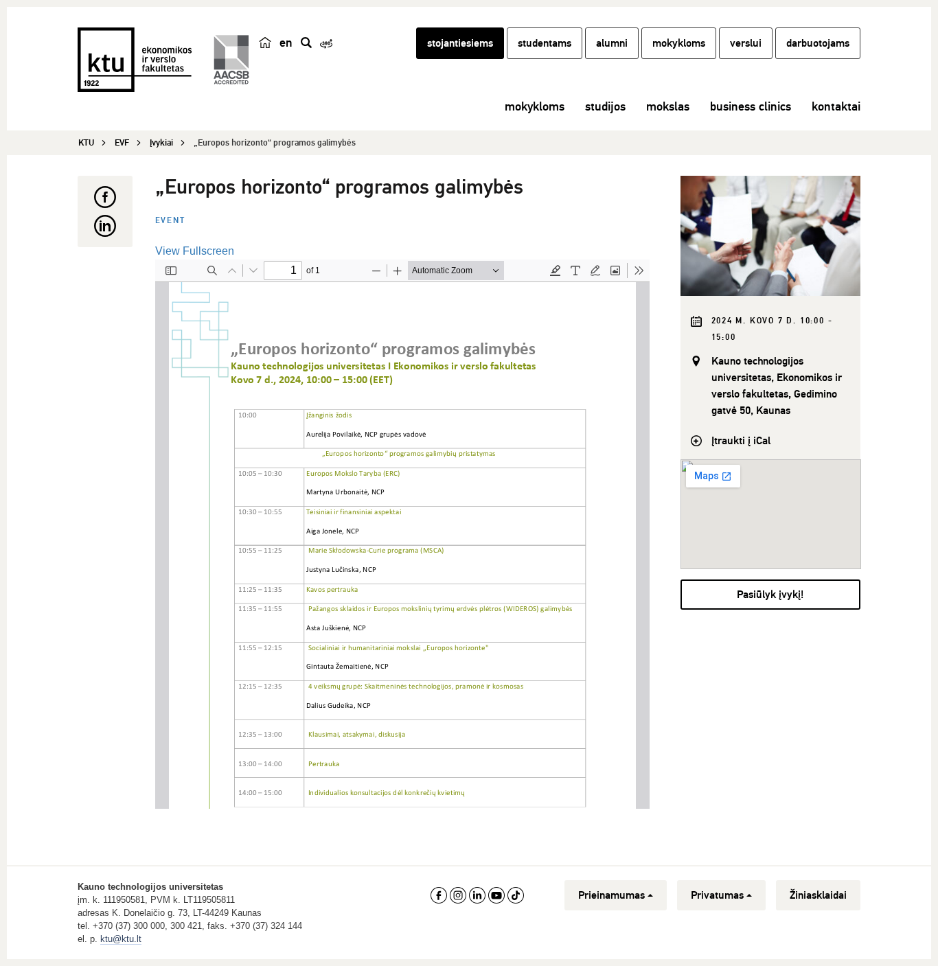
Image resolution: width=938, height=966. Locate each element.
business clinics (750, 106)
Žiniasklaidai (818, 895)
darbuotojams (817, 43)
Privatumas (717, 895)
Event (170, 221)
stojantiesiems (460, 43)
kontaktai (836, 106)
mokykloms (678, 43)
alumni (612, 43)
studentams (544, 43)
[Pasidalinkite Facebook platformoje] (105, 197)
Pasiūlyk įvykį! (770, 594)
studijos (605, 106)
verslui (746, 43)
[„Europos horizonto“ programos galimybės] (770, 236)
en (286, 42)
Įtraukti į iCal (740, 441)
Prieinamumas (611, 895)
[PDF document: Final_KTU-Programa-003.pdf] (402, 534)
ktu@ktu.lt (120, 939)
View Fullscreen (194, 251)
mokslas (667, 106)
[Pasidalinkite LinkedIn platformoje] (105, 226)
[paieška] (306, 42)
